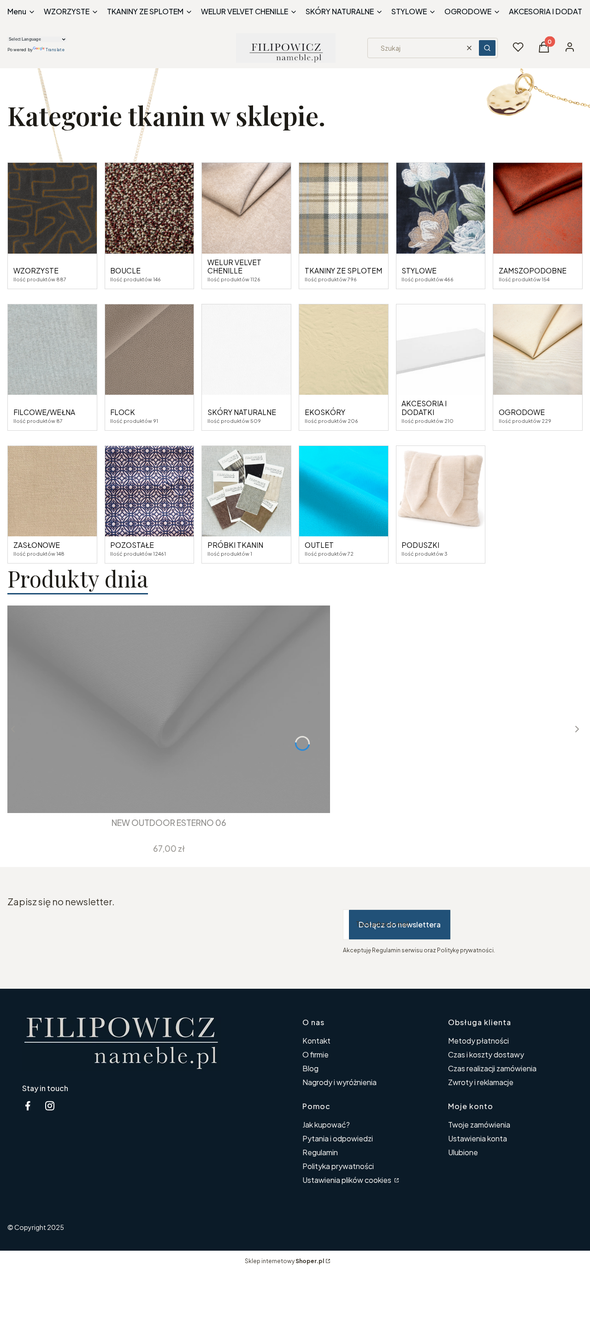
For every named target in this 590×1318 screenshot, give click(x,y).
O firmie (315, 1054)
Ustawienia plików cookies (347, 1180)
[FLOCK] (149, 349)
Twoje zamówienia (479, 1124)
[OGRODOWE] (537, 349)
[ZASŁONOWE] (52, 491)
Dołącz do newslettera (400, 924)
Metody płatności (478, 1040)
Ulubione (463, 1152)
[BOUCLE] (149, 208)
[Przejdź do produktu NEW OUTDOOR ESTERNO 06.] (168, 709)
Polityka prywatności (338, 1166)
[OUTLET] (343, 491)
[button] (487, 48)
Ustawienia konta (477, 1138)
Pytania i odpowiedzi (337, 1138)
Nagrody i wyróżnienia (339, 1082)
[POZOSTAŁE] (149, 491)
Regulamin (320, 1152)
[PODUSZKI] (440, 491)
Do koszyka (162, 796)
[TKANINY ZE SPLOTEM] (343, 208)
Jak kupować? (326, 1124)
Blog (310, 1068)
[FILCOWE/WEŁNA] (52, 349)
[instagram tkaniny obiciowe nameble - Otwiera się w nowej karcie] (49, 1105)
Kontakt (316, 1040)
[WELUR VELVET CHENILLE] (246, 208)
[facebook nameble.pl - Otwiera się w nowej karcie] (27, 1105)
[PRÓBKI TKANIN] (246, 491)
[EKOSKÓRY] (343, 349)
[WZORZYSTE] (52, 208)
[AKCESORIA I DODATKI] (440, 349)
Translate (55, 49)
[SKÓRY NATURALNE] (246, 349)
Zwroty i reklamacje (480, 1082)
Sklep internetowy (284, 1261)
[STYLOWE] (440, 208)
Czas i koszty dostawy (486, 1054)
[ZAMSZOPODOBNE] (537, 208)
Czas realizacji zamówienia (492, 1068)
